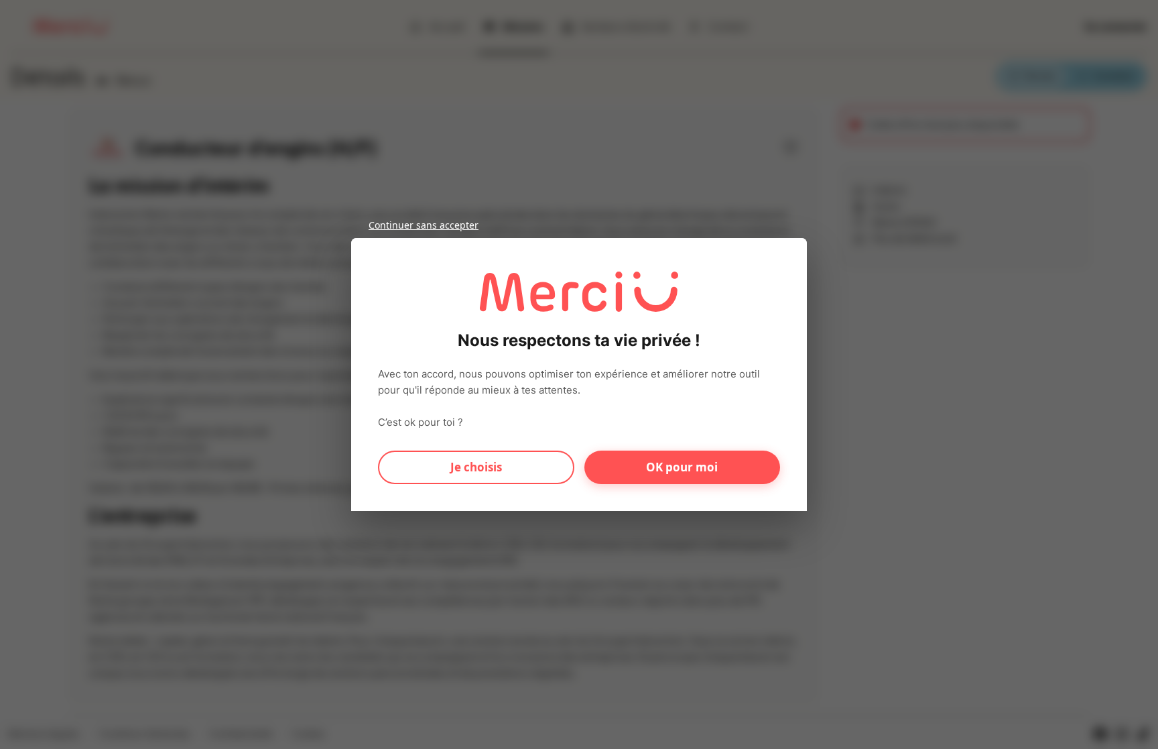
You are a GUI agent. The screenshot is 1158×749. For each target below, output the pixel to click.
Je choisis (476, 467)
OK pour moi (682, 467)
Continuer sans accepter (423, 225)
